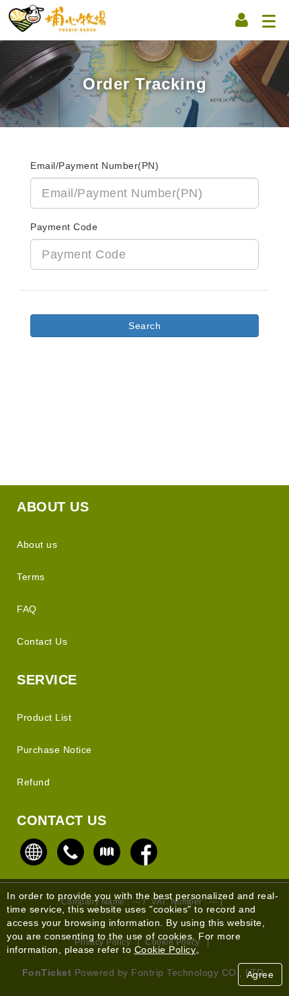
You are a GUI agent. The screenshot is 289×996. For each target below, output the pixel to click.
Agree (260, 974)
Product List (44, 717)
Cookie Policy (165, 949)
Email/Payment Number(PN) (94, 165)
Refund (33, 782)
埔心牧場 (57, 20)
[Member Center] (242, 20)
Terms (31, 576)
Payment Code (63, 226)
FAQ (27, 609)
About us (37, 544)
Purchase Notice (54, 749)
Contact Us (42, 641)
